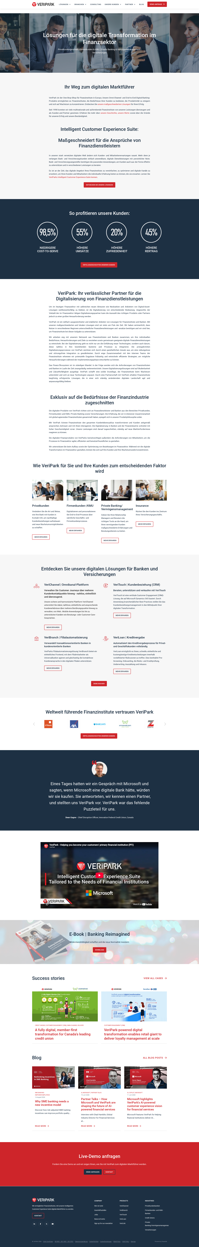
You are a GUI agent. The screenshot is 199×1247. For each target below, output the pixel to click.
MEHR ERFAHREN (40, 537)
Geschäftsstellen (100, 1210)
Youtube (52, 1224)
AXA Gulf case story (48, 724)
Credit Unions (150, 1218)
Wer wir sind (98, 1206)
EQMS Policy (116, 1241)
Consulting (95, 4)
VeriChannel (124, 1206)
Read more (65, 1015)
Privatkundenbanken (152, 1206)
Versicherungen (150, 1230)
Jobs (96, 1215)
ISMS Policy (125, 1241)
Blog (141, 4)
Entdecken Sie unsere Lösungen (99, 185)
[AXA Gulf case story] (48, 724)
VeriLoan (123, 1219)
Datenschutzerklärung (81, 1241)
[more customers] (74, 724)
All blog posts (153, 1057)
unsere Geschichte (109, 113)
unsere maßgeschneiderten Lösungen (114, 104)
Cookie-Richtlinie (93, 1241)
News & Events (99, 1219)
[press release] (99, 724)
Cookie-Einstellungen (106, 1241)
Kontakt (109, 1172)
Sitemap (133, 1241)
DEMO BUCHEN (99, 684)
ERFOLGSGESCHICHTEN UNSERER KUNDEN (99, 265)
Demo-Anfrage (156, 4)
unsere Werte (123, 113)
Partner (129, 4)
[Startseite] (43, 4)
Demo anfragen (92, 1172)
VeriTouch (123, 1215)
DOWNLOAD (99, 950)
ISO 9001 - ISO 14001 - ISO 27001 (64, 1241)
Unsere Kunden (112, 4)
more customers (74, 724)
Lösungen (63, 4)
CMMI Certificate (48, 1241)
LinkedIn (34, 1224)
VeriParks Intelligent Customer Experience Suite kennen (73, 177)
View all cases (153, 978)
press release (99, 724)
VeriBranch (124, 1210)
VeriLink (122, 1223)
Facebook (40, 1224)
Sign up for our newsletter (103, 1223)
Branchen (79, 4)
